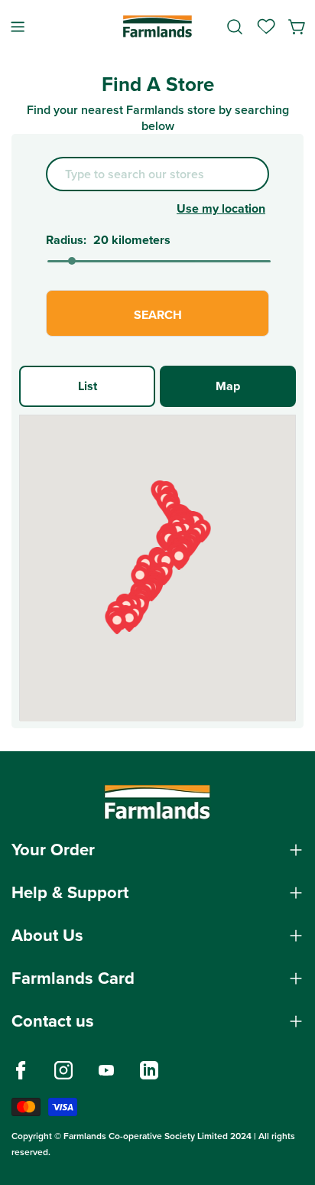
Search (158, 315)
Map (228, 386)
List (87, 386)
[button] (178, 558)
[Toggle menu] (17, 26)
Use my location (221, 208)
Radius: (66, 240)
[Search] (234, 26)
